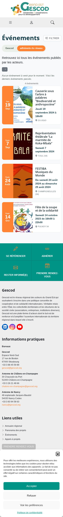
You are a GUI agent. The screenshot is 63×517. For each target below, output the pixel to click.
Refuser (31, 495)
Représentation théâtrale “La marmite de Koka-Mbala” (45, 138)
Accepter (31, 486)
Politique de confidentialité (29, 512)
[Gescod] (31, 8)
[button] (57, 454)
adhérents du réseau (31, 48)
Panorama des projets (15, 430)
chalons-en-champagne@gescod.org (19, 386)
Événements (11, 435)
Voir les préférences (31, 505)
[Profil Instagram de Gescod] (12, 327)
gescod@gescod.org (12, 368)
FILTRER (54, 38)
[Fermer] (4, 69)
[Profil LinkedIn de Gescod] (5, 327)
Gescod (9, 48)
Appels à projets (12, 439)
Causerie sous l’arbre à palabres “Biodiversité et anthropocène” (45, 97)
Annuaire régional (13, 426)
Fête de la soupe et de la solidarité (46, 208)
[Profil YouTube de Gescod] (20, 327)
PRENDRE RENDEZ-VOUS (19, 446)
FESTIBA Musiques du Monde (43, 172)
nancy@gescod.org (11, 405)
